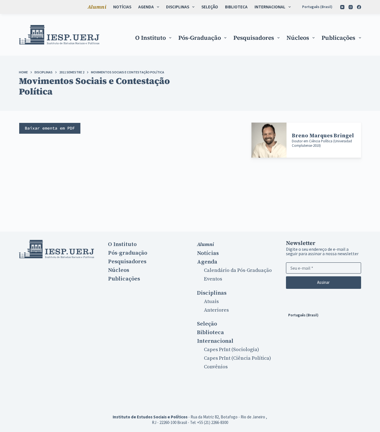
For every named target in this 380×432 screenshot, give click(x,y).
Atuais (211, 301)
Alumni (97, 6)
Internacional (270, 6)
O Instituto (150, 38)
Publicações (338, 38)
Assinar (323, 282)
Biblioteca (236, 6)
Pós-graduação (199, 38)
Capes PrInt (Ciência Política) (237, 358)
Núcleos (298, 38)
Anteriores (216, 310)
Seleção (209, 6)
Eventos (213, 279)
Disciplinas (177, 6)
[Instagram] (351, 7)
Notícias (122, 6)
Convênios (216, 367)
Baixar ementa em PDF (50, 128)
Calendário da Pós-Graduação (238, 270)
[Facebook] (359, 7)
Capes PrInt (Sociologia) (231, 349)
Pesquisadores (253, 38)
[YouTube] (342, 7)
